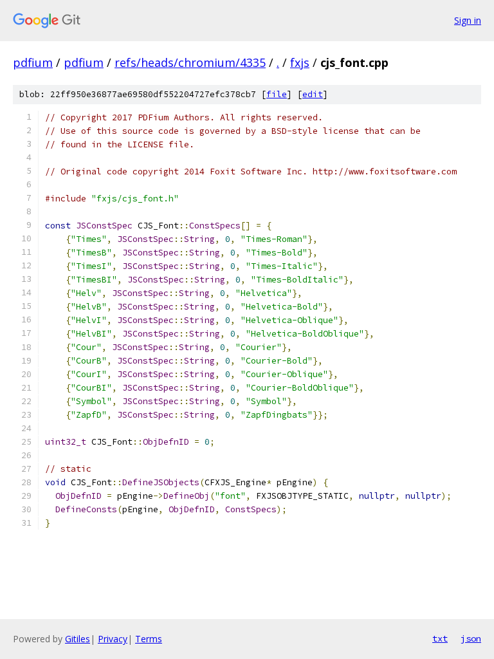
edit (312, 94)
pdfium (33, 62)
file (276, 94)
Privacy (112, 639)
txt (440, 638)
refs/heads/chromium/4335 (190, 62)
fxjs (299, 62)
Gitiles (77, 639)
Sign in (467, 20)
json (471, 638)
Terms (148, 639)
